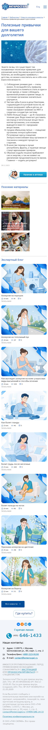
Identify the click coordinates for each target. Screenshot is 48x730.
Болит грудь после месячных (15, 464)
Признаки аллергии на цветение (17, 547)
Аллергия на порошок (12, 296)
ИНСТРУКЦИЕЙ (29, 670)
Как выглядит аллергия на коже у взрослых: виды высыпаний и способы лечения (23, 380)
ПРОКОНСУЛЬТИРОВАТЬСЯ (21, 672)
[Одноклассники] (22, 624)
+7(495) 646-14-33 (35, 712)
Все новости (13, 604)
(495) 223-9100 (31, 654)
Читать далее (6, 301)
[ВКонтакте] (18, 624)
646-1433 (30, 635)
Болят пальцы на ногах (12, 506)
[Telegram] (25, 624)
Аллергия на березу (11, 589)
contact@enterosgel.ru (26, 658)
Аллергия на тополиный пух (15, 337)
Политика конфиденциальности (18, 717)
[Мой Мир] (29, 624)
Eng (38, 7)
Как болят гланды (10, 423)
